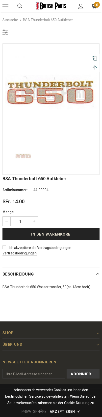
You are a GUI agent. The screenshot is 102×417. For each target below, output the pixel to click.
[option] (51, 92)
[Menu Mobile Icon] (5, 6)
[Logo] (51, 6)
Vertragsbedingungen (19, 253)
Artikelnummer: (15, 190)
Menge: (8, 212)
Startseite (10, 20)
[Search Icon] (19, 6)
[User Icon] (80, 6)
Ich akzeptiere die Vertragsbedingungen (40, 248)
